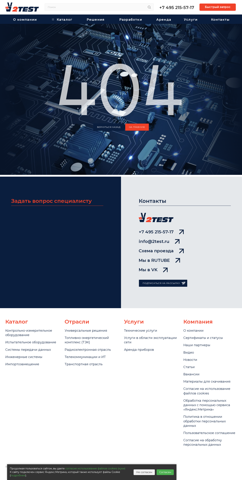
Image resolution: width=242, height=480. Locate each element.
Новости (190, 360)
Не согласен (144, 472)
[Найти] (149, 7)
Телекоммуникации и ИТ (85, 357)
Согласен (165, 472)
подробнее (18, 475)
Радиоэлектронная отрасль (88, 350)
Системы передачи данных (28, 350)
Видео (188, 352)
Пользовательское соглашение (209, 433)
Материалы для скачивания (206, 381)
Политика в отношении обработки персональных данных (204, 421)
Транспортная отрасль (84, 364)
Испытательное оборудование (30, 342)
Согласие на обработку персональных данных (202, 442)
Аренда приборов (139, 350)
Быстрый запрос (217, 7)
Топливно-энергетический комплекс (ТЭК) (87, 340)
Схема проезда (156, 250)
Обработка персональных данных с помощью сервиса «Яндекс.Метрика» (206, 405)
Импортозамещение (22, 364)
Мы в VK (148, 269)
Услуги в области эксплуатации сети (150, 340)
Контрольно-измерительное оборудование (28, 333)
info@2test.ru (154, 241)
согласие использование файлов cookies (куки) (95, 468)
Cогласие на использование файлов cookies (206, 391)
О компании (193, 331)
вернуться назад (108, 127)
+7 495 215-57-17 (176, 7)
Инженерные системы (23, 357)
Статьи (189, 367)
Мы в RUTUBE (154, 260)
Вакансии (191, 374)
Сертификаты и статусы (203, 338)
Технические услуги (140, 331)
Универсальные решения (86, 331)
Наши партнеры (196, 345)
